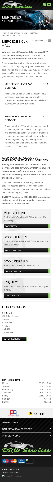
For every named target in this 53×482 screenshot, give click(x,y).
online (5, 200)
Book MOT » (11, 226)
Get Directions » (12, 339)
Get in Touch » (12, 295)
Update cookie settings (11, 472)
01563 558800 (30, 197)
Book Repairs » (13, 271)
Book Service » (13, 250)
